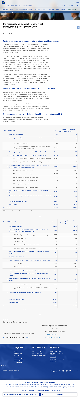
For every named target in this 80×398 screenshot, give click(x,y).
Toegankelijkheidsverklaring (57, 359)
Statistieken (37, 9)
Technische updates (37, 353)
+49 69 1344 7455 (51, 334)
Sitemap (4, 365)
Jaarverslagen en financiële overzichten (27, 12)
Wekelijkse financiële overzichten (45, 12)
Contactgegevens (18, 360)
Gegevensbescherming (56, 351)
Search (73, 3)
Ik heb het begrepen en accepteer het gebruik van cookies (21, 394)
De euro (44, 9)
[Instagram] (66, 370)
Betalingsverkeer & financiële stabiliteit (24, 9)
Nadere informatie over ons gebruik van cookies (49, 390)
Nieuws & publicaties (60, 9)
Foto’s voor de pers (19, 357)
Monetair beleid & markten (7, 9)
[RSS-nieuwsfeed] (77, 370)
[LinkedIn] (63, 370)
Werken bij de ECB (74, 5)
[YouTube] (70, 370)
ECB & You (66, 5)
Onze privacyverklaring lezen (27, 390)
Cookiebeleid (53, 357)
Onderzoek (51, 9)
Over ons (59, 5)
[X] (59, 370)
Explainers (16, 355)
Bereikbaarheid (18, 362)
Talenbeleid (53, 361)
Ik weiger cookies (58, 394)
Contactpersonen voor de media (14, 337)
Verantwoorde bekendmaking (39, 355)
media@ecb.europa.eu (53, 337)
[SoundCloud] (73, 370)
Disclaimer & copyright (38, 351)
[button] (75, 3)
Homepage (4, 12)
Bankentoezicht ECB (72, 9)
